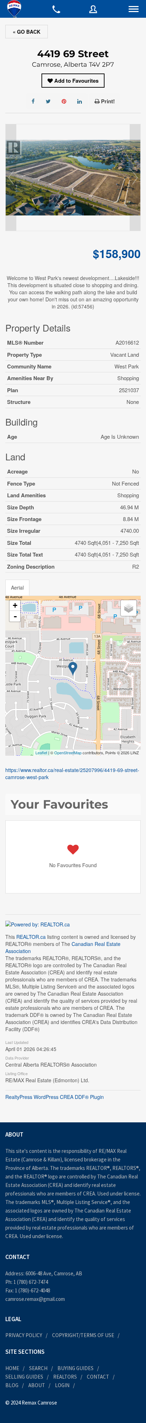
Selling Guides (24, 1376)
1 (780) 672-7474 (30, 1282)
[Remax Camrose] (14, 9)
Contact (98, 1376)
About (36, 1385)
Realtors (65, 1376)
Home (12, 1368)
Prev (11, 177)
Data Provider (17, 1057)
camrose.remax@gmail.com (35, 1299)
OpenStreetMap (68, 752)
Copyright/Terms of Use (83, 1335)
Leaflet (41, 752)
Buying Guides (75, 1368)
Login (62, 1385)
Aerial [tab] (17, 587)
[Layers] (128, 608)
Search (38, 1368)
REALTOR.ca (31, 936)
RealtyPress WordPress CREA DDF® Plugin (54, 1096)
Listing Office (16, 1073)
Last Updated (16, 1041)
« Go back (26, 31)
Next (135, 177)
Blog (11, 1385)
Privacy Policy (23, 1335)
